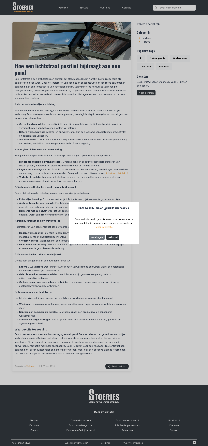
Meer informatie (104, 227)
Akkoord (113, 237)
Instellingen (97, 237)
